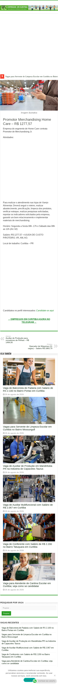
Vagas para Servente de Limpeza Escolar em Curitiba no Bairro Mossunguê (27, 428)
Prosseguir (29, 680)
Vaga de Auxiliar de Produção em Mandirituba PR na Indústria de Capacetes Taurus (27, 467)
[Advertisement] (29, 46)
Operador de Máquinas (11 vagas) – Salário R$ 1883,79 (40, 346)
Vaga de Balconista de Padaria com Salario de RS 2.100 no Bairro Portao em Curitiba (28, 389)
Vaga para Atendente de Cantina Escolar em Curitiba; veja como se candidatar (27, 585)
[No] (54, 675)
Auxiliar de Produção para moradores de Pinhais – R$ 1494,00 (17, 339)
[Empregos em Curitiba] (29, 8)
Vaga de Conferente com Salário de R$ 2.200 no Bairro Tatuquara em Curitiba (27, 545)
